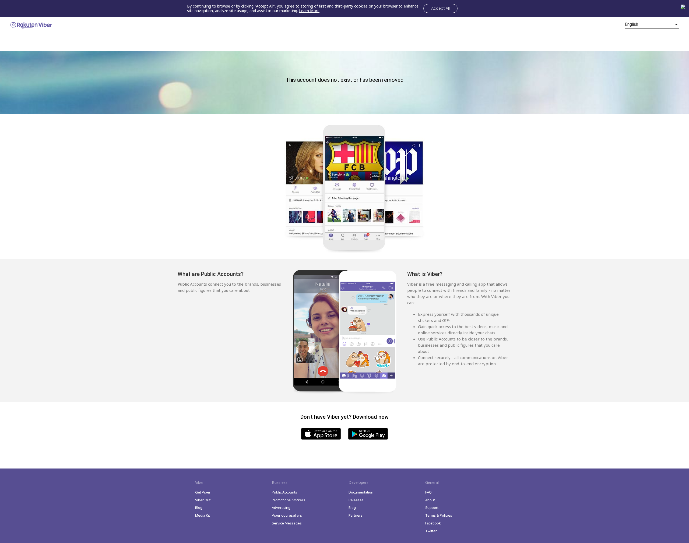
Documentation (361, 492)
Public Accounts (284, 492)
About (430, 500)
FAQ (428, 492)
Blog (198, 507)
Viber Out (202, 500)
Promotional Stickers (288, 500)
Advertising (281, 507)
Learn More (309, 10)
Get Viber (202, 492)
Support (431, 507)
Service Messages (287, 523)
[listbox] (652, 24)
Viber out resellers (287, 515)
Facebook (433, 523)
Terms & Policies (438, 515)
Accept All (440, 8)
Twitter (431, 530)
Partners (356, 515)
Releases (356, 500)
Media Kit (202, 515)
